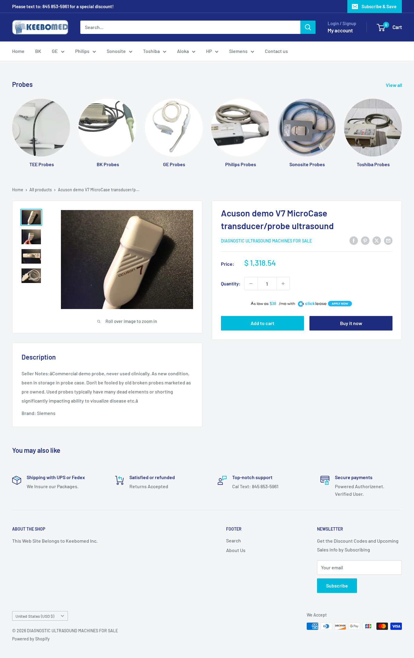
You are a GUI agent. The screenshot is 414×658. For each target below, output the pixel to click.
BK (38, 51)
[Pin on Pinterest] (365, 240)
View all (394, 85)
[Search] (308, 27)
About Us (235, 550)
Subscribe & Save (379, 6)
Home (18, 51)
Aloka (183, 51)
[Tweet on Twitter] (376, 240)
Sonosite (116, 51)
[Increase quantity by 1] (283, 283)
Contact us (276, 51)
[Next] (401, 127)
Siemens (238, 51)
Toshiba (151, 51)
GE (55, 51)
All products (40, 189)
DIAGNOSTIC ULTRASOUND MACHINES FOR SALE (266, 240)
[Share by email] (388, 240)
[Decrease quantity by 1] (251, 283)
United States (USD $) (34, 616)
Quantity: (231, 283)
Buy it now (351, 323)
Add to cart (262, 323)
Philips (82, 51)
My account (340, 30)
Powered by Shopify (31, 638)
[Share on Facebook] (353, 240)
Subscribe (337, 585)
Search (233, 540)
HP (209, 51)
